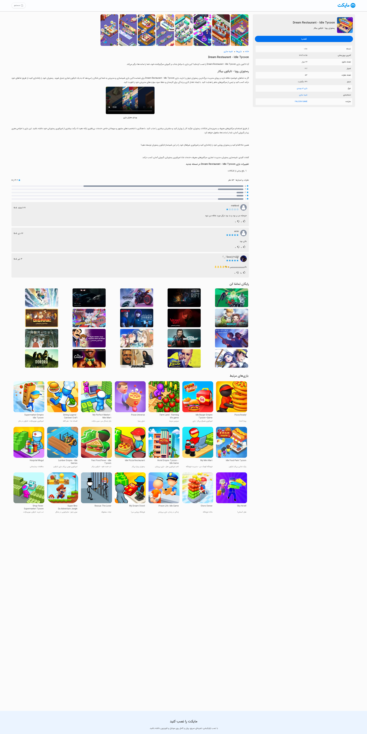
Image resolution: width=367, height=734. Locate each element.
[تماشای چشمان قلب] (184, 319)
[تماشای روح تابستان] (231, 339)
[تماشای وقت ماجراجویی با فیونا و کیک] (41, 298)
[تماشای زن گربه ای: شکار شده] (231, 298)
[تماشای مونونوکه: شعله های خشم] (89, 319)
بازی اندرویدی (302, 88)
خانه (247, 51)
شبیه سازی (303, 94)
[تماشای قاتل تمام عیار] (184, 359)
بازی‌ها (239, 51)
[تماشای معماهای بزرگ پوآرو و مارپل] (89, 339)
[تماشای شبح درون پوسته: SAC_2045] (136, 319)
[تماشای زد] (89, 298)
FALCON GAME (301, 101)
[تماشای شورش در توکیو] (136, 298)
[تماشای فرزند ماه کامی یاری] (41, 339)
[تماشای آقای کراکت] (89, 359)
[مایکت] (347, 7)
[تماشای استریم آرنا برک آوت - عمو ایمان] (184, 339)
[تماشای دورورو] (41, 359)
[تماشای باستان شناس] (41, 319)
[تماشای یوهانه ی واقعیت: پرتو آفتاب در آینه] (136, 339)
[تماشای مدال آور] (231, 319)
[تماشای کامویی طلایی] (231, 359)
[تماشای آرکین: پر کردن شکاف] (184, 298)
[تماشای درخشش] (136, 359)
